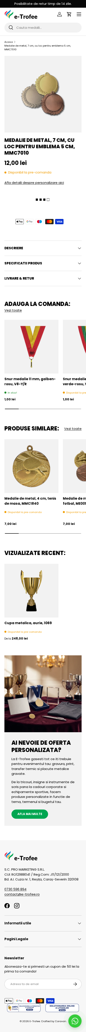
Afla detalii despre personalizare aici (34, 182)
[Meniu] (79, 14)
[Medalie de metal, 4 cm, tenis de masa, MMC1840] (31, 466)
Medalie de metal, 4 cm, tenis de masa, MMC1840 (30, 501)
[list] (43, 94)
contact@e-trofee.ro (22, 894)
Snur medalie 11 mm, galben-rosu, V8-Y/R (30, 381)
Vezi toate (13, 310)
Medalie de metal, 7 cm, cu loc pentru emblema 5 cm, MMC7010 (37, 47)
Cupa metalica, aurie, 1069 (28, 623)
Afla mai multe (29, 814)
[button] (69, 14)
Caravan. (61, 1021)
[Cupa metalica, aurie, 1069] (31, 591)
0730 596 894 (15, 889)
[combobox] (43, 28)
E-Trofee (35, 1021)
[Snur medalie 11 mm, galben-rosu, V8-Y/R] (31, 347)
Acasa (8, 42)
